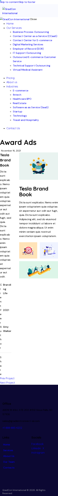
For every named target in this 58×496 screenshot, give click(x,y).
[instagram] (12, 136)
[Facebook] (5, 363)
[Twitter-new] (5, 357)
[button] (54, 10)
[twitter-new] (5, 136)
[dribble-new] (9, 136)
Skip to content (9, 2)
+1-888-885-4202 (12, 427)
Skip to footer (27, 2)
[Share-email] (5, 368)
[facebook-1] (2, 136)
